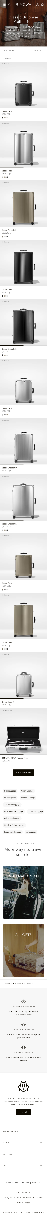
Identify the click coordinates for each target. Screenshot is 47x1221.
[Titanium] (4, 117)
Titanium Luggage (36, 811)
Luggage (6, 983)
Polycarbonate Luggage (13, 811)
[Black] (2, 117)
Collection (18, 983)
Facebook (27, 1197)
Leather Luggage (28, 798)
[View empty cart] (42, 5)
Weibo (27, 1203)
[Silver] (2, 177)
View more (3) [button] (23, 773)
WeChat (20, 1203)
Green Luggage (27, 791)
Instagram (8, 1197)
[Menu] (4, 4)
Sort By (37, 51)
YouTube (17, 1197)
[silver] (7, 117)
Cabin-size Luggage (12, 818)
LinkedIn (39, 1197)
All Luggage (31, 832)
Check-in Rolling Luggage (14, 825)
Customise (5, 64)
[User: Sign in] (37, 4)
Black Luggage (10, 791)
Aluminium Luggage (12, 804)
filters (9, 51)
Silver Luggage (10, 798)
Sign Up (23, 1112)
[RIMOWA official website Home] (23, 4)
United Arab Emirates (17, 1183)
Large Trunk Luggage (12, 832)
